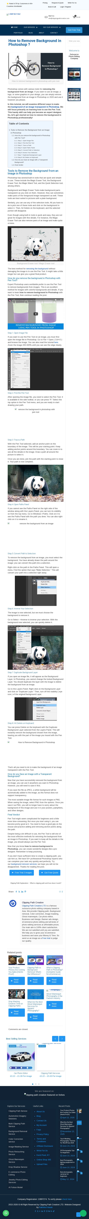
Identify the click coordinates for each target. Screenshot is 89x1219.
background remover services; (24, 864)
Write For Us (42, 1151)
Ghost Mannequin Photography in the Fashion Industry (54, 996)
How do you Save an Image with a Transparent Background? (31, 161)
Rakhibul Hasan (46, 1207)
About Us (41, 1111)
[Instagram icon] (47, 1211)
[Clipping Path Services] (50, 1057)
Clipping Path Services (50, 1073)
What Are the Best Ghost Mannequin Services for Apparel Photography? (35, 1006)
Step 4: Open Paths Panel (26, 148)
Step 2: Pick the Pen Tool (26, 143)
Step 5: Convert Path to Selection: (29, 150)
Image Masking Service (19, 1147)
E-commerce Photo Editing (17, 1173)
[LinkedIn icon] (42, 1211)
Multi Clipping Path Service (17, 1125)
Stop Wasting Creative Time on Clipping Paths (15, 1003)
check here (67, 1199)
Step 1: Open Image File (26, 140)
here (56, 342)
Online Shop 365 (44, 1160)
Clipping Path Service (18, 1111)
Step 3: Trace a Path (24, 145)
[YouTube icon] (40, 1211)
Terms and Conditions (41, 1140)
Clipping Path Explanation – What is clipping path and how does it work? (35, 883)
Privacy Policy (43, 1134)
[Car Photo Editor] (21, 1057)
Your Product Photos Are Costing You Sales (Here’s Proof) (16, 970)
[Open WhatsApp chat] (6, 1213)
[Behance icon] (49, 1211)
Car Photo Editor (21, 1073)
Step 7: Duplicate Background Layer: (30, 155)
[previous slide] (55, 1039)
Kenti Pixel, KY (43, 1155)
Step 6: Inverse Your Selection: (27, 152)
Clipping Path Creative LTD (34, 906)
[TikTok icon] (53, 1211)
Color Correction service (16, 1140)
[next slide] (62, 1039)
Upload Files (42, 1164)
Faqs (39, 1130)
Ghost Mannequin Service (16, 1160)
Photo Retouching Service (16, 1153)
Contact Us (41, 1121)
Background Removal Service (18, 1132)
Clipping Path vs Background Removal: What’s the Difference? (34, 970)
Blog (38, 1116)
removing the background (37, 269)
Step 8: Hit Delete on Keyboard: (28, 157)
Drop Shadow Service (18, 1167)
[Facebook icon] (35, 1211)
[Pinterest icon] (44, 1211)
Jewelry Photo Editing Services (18, 1181)
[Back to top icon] (78, 1214)
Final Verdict (19, 165)
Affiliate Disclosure (45, 1146)
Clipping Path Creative (33, 902)
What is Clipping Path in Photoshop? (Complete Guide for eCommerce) (54, 970)
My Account (42, 1125)
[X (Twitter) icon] (38, 1211)
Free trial (46, 938)
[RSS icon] (51, 1211)
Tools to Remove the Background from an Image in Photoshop (30, 131)
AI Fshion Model (16, 1187)
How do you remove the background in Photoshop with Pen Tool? (32, 137)
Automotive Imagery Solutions (17, 1117)
